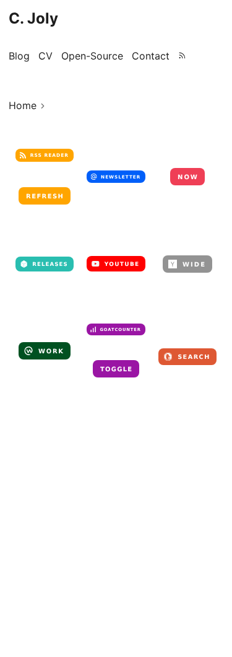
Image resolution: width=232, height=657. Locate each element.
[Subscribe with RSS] (182, 55)
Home (23, 105)
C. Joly (33, 18)
